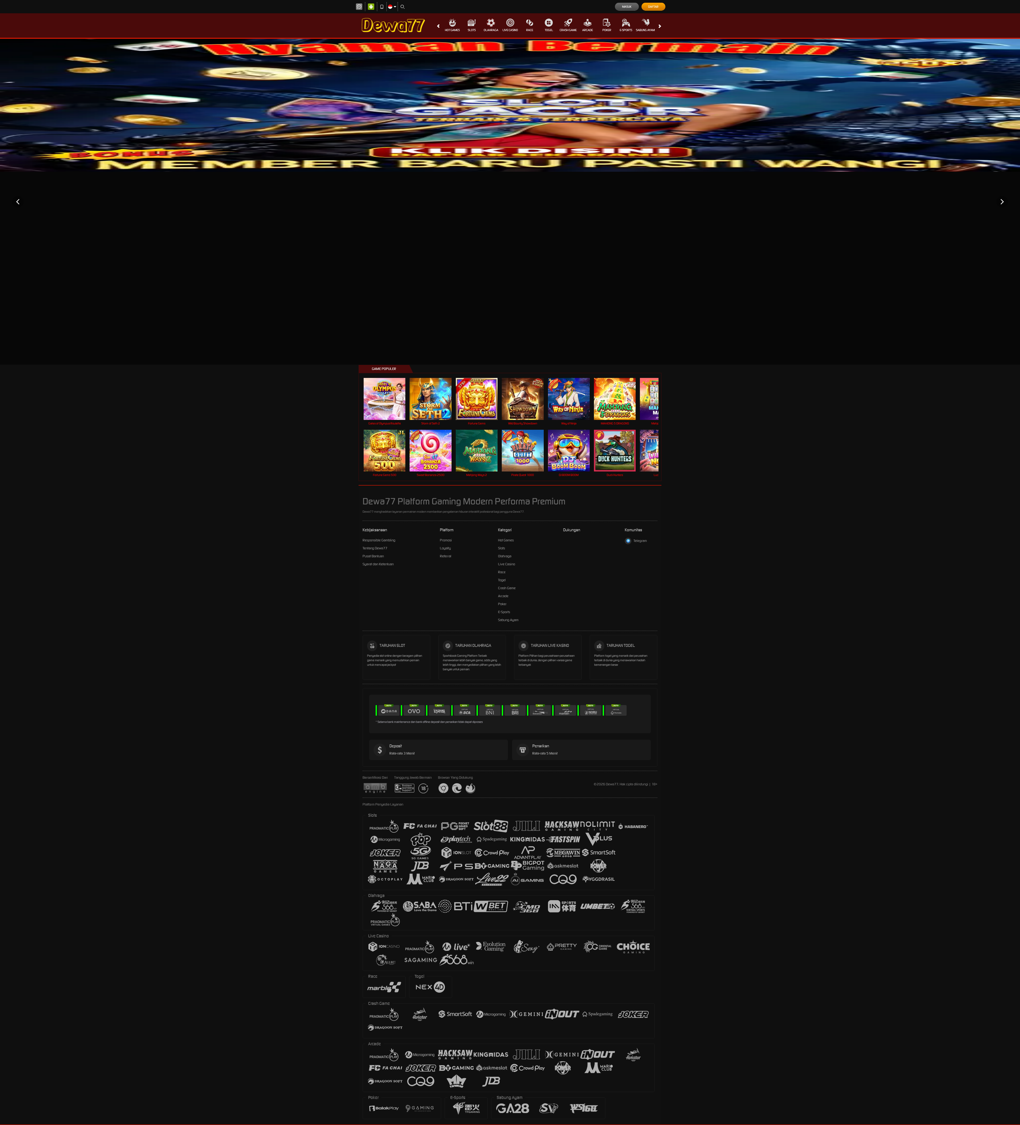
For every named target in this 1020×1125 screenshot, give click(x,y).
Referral (445, 556)
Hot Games (452, 30)
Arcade (587, 30)
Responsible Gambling (379, 540)
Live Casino (510, 30)
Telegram (640, 540)
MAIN (388, 399)
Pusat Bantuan (373, 556)
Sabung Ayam (645, 30)
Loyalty (445, 548)
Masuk (626, 7)
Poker (606, 30)
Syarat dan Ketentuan (378, 564)
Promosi (446, 540)
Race (529, 30)
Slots (472, 30)
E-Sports (626, 30)
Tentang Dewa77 (375, 548)
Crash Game (568, 30)
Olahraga (491, 30)
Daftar (653, 7)
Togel (549, 30)
